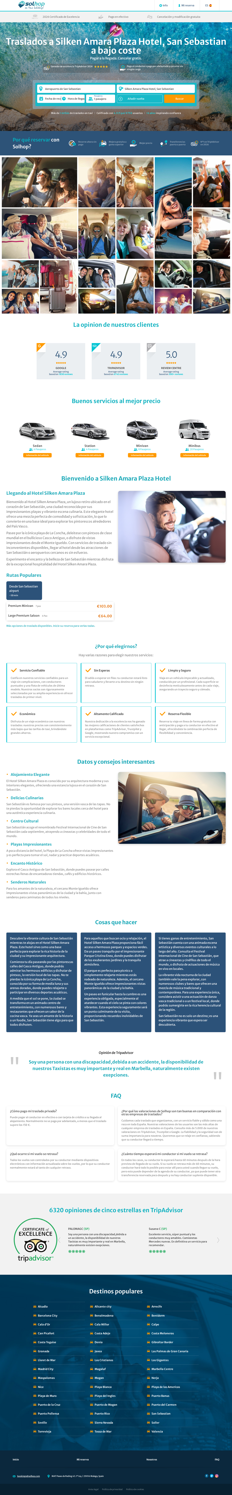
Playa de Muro (47, 1396)
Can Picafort (46, 1333)
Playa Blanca (103, 1387)
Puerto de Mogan (106, 1404)
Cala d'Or (44, 1324)
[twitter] (212, 1476)
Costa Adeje (102, 1333)
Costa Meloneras (163, 1333)
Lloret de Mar (46, 1360)
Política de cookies (135, 1489)
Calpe (155, 1324)
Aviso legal (93, 1489)
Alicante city (103, 1306)
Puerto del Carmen (164, 1404)
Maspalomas (46, 1378)
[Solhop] (31, 5)
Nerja (155, 1378)
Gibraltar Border (162, 1342)
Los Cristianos (104, 1360)
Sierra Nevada (104, 1422)
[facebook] (206, 1476)
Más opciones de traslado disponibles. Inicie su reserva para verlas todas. (50, 625)
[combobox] (76, 87)
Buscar (179, 98)
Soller (155, 1422)
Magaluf (100, 1369)
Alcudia (43, 1306)
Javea (98, 1351)
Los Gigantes (160, 1360)
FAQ (217, 1459)
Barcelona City (47, 1315)
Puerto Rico (102, 1413)
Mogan (99, 1378)
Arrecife (157, 1306)
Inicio (16, 1459)
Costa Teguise (47, 1342)
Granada (43, 1351)
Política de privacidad (112, 1489)
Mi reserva (83, 1459)
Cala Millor (102, 1324)
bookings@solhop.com (28, 1476)
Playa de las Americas (166, 1387)
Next (218, 1240)
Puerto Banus (160, 1396)
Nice (41, 1387)
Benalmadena (104, 1315)
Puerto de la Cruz (49, 1404)
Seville (42, 1422)
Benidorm (158, 1315)
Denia (99, 1342)
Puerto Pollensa (48, 1413)
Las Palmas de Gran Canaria (170, 1351)
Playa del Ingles (105, 1396)
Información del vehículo (37, 455)
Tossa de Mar (103, 1431)
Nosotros (151, 1459)
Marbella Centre (162, 1369)
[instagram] (217, 1476)
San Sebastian (161, 1413)
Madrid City (45, 1369)
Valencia (157, 1431)
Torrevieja (44, 1431)
